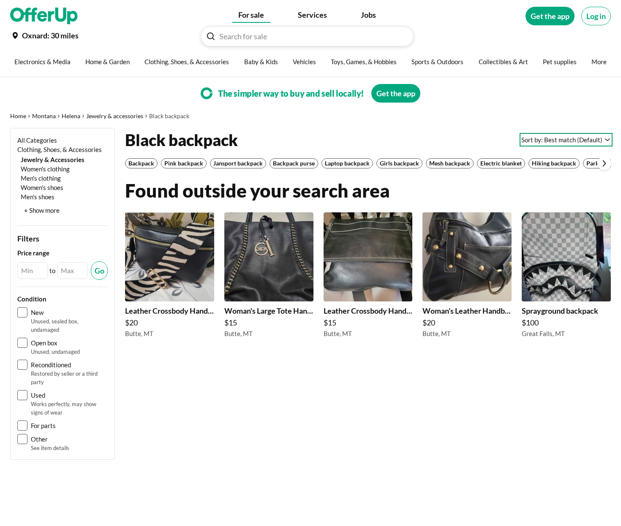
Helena (71, 115)
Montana (44, 115)
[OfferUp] (44, 16)
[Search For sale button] (211, 36)
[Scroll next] (604, 163)
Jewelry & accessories (114, 115)
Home (18, 115)
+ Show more (42, 210)
